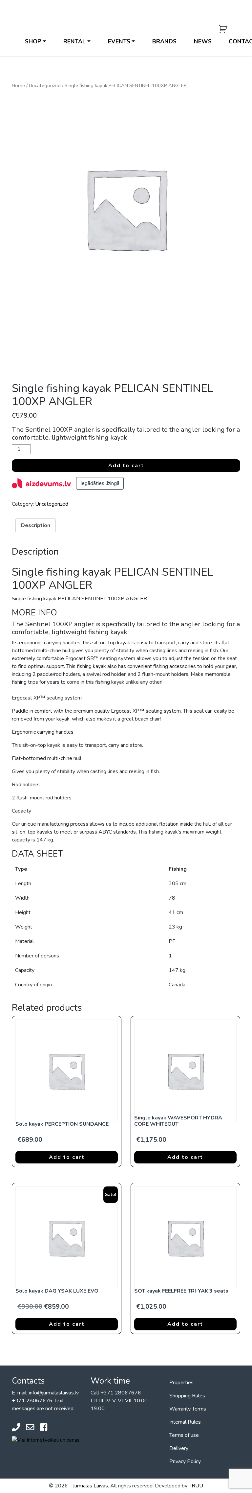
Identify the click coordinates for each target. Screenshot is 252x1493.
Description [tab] (35, 525)
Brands (164, 41)
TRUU (196, 1485)
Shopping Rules (187, 1395)
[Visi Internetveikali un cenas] (46, 1439)
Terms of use (184, 1435)
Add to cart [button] (67, 1157)
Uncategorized (45, 85)
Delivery (178, 1448)
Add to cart (126, 465)
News (203, 41)
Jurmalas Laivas (90, 1485)
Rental (74, 41)
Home (18, 85)
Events (119, 41)
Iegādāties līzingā (99, 483)
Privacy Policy (185, 1461)
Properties (181, 1382)
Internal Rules (185, 1422)
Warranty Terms (187, 1409)
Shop (33, 41)
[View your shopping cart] (224, 29)
